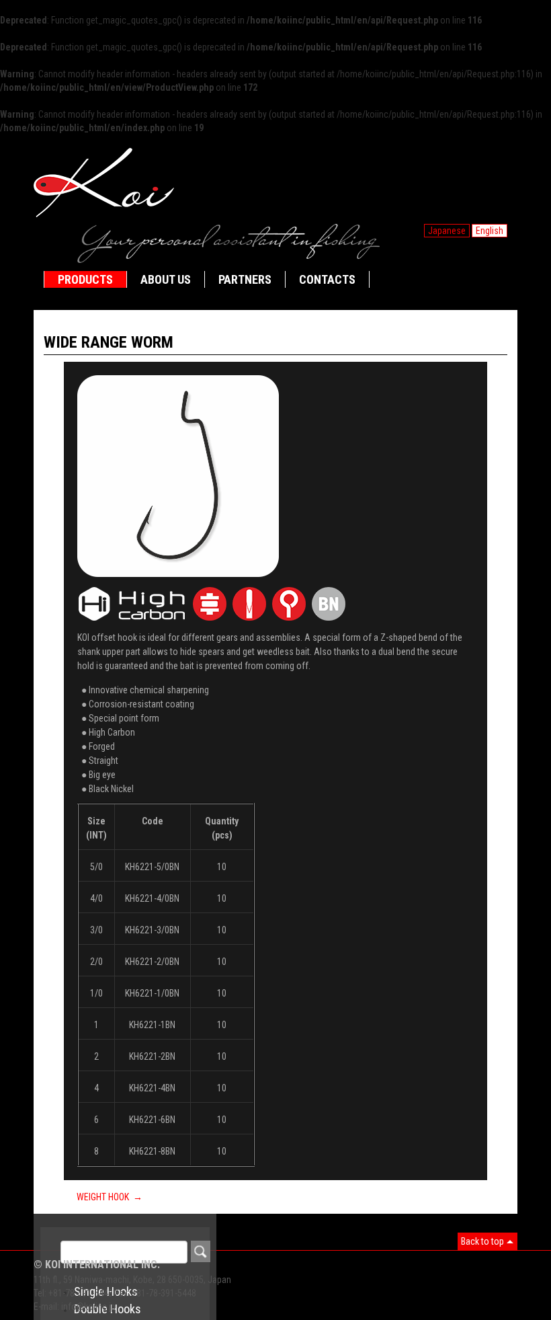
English (489, 230)
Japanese (447, 230)
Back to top (482, 1241)
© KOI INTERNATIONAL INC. (97, 1264)
